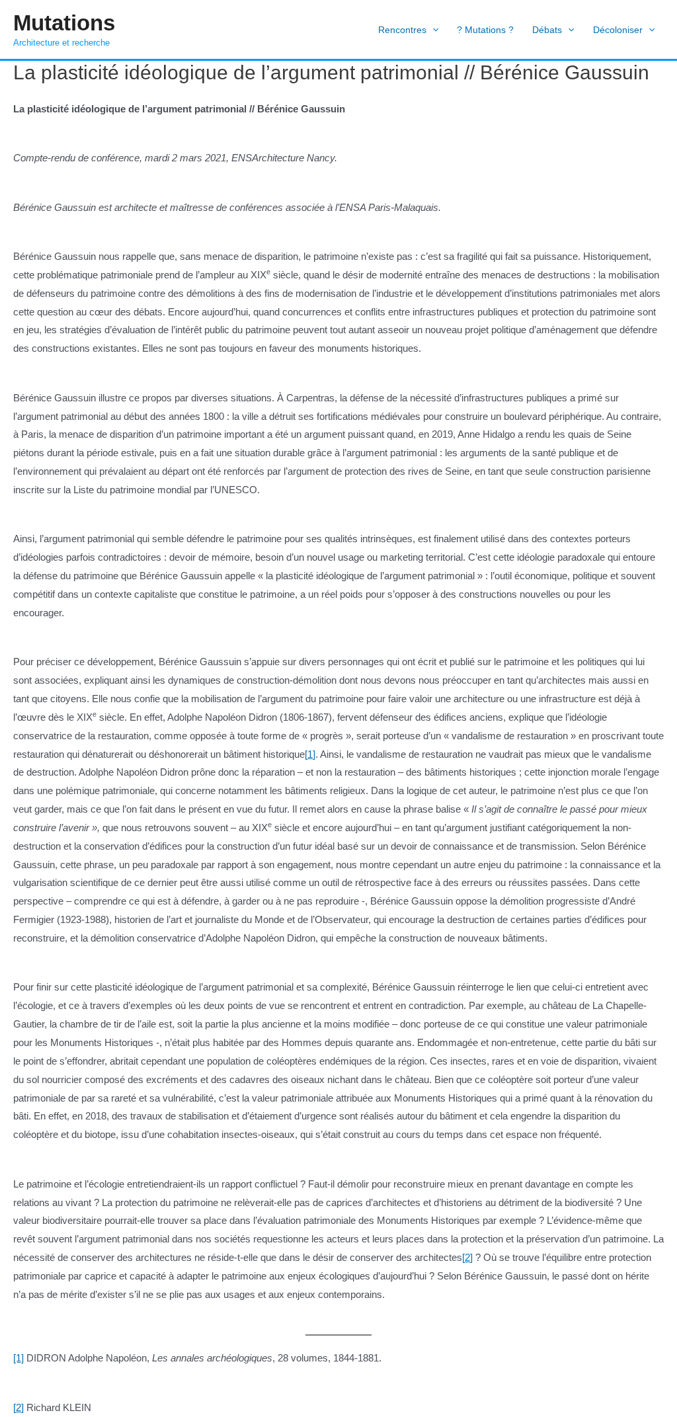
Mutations (64, 23)
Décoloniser (618, 29)
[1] (310, 754)
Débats (547, 29)
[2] (467, 1257)
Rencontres (402, 29)
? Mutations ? (485, 29)
